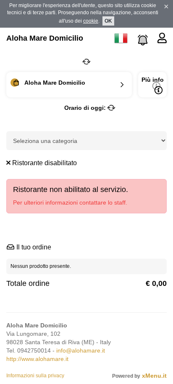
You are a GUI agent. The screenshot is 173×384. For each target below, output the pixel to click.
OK (108, 21)
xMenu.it (154, 375)
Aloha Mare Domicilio (44, 38)
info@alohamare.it (80, 350)
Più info (153, 79)
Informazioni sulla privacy (35, 376)
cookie (90, 21)
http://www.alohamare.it (37, 358)
